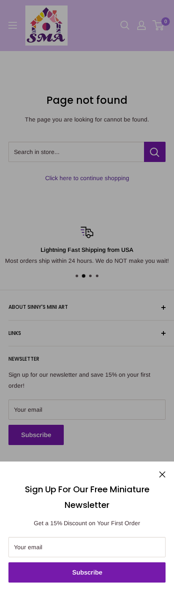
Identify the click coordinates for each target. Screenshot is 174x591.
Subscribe (87, 572)
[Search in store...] (155, 152)
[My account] (141, 25)
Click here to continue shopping (87, 178)
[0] (158, 25)
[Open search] (125, 25)
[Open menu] (12, 25)
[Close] (162, 473)
